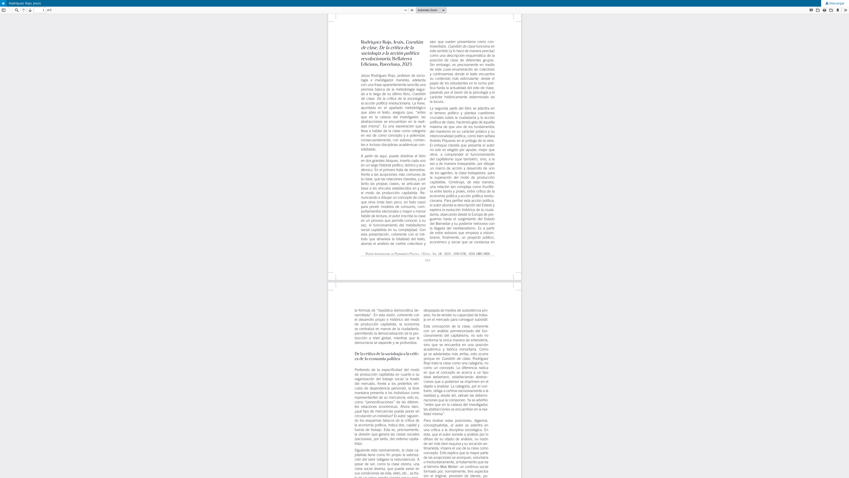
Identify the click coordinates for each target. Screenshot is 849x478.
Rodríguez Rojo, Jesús (25, 3)
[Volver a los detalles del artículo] (3, 3)
